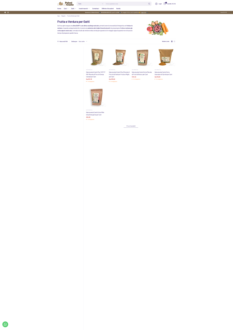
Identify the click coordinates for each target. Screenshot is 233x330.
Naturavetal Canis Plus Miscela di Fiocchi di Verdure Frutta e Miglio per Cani (119, 74)
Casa (58, 16)
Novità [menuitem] (118, 8)
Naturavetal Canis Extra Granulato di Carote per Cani (163, 73)
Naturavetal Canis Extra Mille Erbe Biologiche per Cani (95, 113)
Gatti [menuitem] (72, 8)
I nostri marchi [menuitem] (83, 8)
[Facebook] (5, 12)
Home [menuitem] (59, 8)
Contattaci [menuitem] (95, 8)
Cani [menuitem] (65, 8)
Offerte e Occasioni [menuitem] (108, 8)
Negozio (63, 16)
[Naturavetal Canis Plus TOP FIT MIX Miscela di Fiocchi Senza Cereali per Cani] (96, 56)
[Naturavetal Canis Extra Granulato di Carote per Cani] (165, 56)
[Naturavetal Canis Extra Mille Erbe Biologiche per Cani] (96, 97)
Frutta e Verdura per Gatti (73, 16)
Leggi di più (143, 12)
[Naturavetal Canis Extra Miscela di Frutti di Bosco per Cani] (142, 56)
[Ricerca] (149, 4)
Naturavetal (89, 69)
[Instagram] (8, 12)
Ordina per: (74, 41)
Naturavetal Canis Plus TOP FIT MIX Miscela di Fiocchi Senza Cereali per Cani (95, 74)
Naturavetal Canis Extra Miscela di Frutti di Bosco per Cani (142, 73)
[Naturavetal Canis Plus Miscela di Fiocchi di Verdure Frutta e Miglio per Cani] (119, 56)
